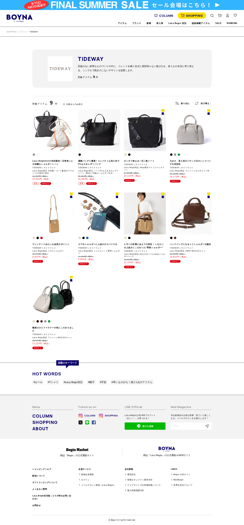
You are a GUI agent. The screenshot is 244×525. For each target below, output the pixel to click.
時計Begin (178, 480)
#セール (38, 382)
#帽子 (91, 382)
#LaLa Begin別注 (73, 382)
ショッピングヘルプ (41, 469)
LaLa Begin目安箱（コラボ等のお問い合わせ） (51, 497)
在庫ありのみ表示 (74, 104)
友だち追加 (147, 426)
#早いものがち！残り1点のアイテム (132, 382)
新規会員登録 (87, 474)
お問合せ (36, 505)
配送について (38, 476)
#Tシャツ (53, 382)
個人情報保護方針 (135, 490)
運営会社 (131, 474)
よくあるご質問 (39, 489)
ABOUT (40, 429)
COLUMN (166, 16)
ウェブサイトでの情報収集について (144, 485)
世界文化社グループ (182, 485)
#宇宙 (103, 382)
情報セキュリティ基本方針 (139, 480)
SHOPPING (194, 16)
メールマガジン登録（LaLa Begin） (98, 485)
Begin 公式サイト (181, 474)
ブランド (23, 32)
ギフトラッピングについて (44, 482)
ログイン (85, 480)
